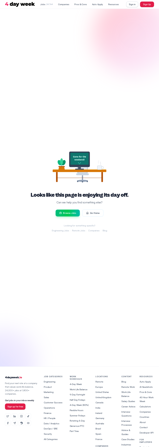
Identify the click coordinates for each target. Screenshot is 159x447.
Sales (46, 397)
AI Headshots (146, 387)
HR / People (49, 418)
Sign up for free (15, 406)
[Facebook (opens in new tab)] (8, 423)
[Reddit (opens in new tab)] (21, 423)
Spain (98, 434)
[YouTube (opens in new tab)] (28, 423)
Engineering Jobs (60, 230)
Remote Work (128, 387)
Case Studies (127, 439)
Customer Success (53, 402)
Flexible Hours (76, 410)
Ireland (98, 413)
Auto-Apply (145, 381)
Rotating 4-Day (77, 420)
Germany (99, 418)
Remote (99, 381)
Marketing (49, 392)
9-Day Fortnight (77, 394)
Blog (105, 230)
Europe (99, 387)
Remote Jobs (78, 230)
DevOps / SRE (51, 428)
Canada (99, 402)
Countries (144, 417)
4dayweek (13, 377)
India (97, 407)
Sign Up (147, 4)
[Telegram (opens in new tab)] (14, 423)
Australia (99, 423)
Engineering (49, 381)
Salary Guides (128, 401)
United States (102, 392)
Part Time (74, 431)
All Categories (51, 439)
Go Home (95, 213)
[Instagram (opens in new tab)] (21, 416)
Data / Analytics (51, 423)
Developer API (147, 432)
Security (48, 434)
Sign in (132, 4)
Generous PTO (77, 426)
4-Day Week (76, 384)
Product (48, 387)
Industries (126, 444)
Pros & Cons (80, 4)
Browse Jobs (69, 213)
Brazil (98, 428)
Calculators (145, 406)
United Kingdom (103, 397)
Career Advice (128, 406)
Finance (47, 413)
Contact (144, 427)
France (98, 439)
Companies (63, 4)
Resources (113, 4)
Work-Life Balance (78, 389)
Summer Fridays (77, 415)
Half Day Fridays (77, 399)
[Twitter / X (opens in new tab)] (8, 416)
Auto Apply (97, 4)
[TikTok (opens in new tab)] (28, 416)
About (143, 422)
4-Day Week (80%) (79, 405)
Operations (49, 407)
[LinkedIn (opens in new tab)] (14, 416)
